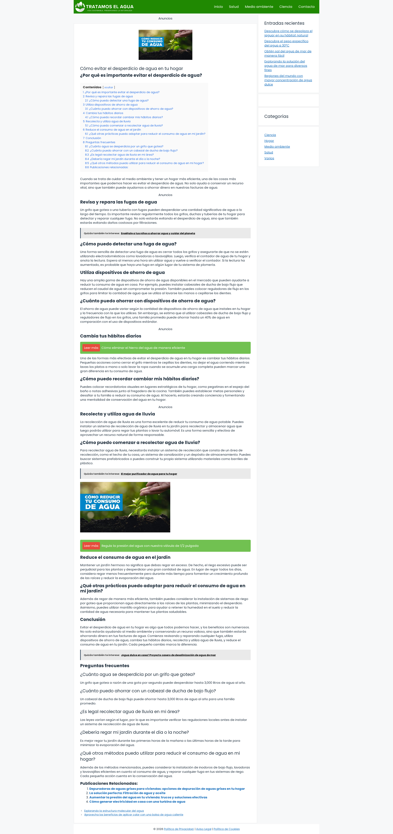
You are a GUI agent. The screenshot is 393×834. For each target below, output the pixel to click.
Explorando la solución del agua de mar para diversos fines (285, 65)
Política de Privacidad (178, 829)
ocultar (108, 87)
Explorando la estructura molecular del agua (114, 811)
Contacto (306, 6)
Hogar (269, 141)
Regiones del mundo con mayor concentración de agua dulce (288, 80)
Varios (269, 158)
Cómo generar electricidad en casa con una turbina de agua (137, 801)
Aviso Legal (203, 829)
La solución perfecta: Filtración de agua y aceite (127, 793)
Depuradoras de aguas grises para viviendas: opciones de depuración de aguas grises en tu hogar (167, 789)
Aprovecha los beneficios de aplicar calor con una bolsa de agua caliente (133, 815)
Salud (234, 6)
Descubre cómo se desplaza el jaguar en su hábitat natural (288, 33)
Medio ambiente (259, 6)
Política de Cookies (227, 829)
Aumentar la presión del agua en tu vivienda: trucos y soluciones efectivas (148, 797)
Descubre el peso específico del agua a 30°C (286, 43)
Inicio (218, 6)
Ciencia (285, 6)
